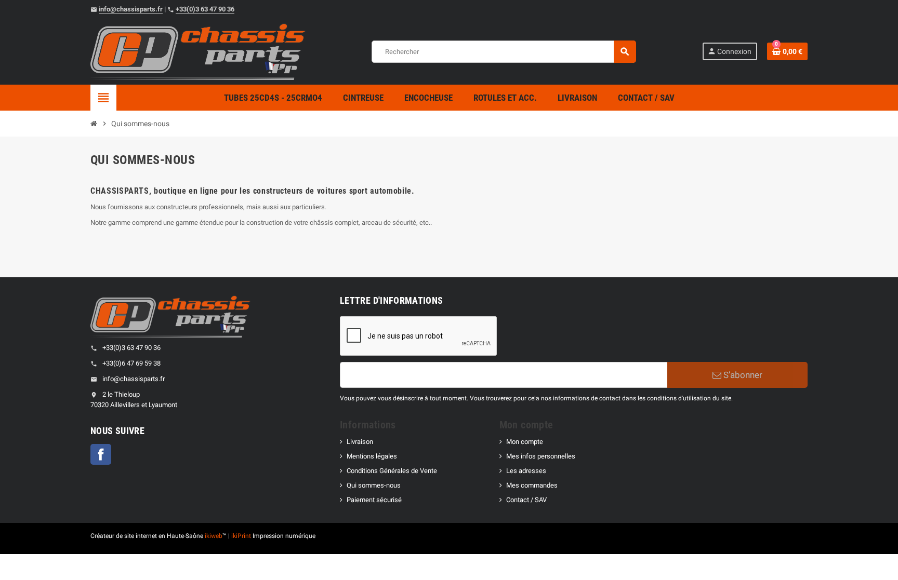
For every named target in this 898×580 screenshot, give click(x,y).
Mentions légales (372, 456)
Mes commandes (532, 485)
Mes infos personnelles (540, 456)
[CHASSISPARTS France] (198, 51)
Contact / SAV (526, 500)
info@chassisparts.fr (131, 9)
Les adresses (526, 471)
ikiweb (213, 535)
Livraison (360, 442)
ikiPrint (241, 535)
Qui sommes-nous (374, 485)
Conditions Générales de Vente (392, 471)
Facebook (100, 454)
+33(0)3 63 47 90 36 (205, 9)
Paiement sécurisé (374, 500)
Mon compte (524, 442)
